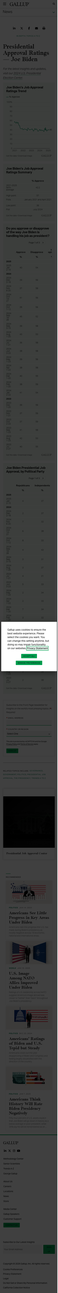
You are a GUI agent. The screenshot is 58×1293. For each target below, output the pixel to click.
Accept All (29, 656)
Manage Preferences (29, 663)
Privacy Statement (37, 648)
